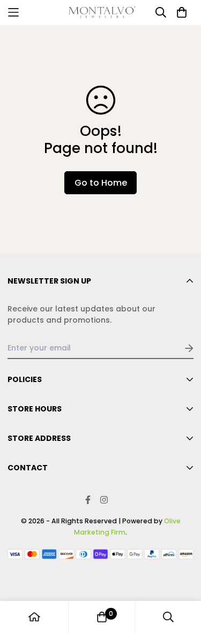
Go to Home (101, 183)
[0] (101, 617)
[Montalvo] (101, 12)
